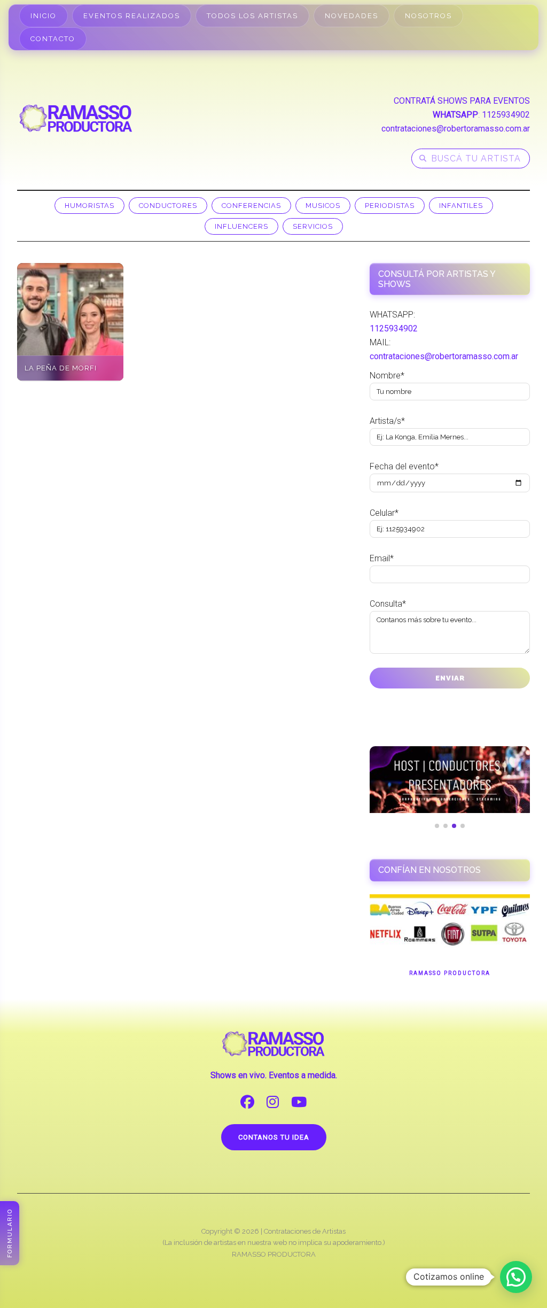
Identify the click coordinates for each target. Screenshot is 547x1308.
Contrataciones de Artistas (305, 1231)
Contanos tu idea (273, 1137)
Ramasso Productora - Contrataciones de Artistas (76, 118)
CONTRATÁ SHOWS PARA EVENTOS (462, 101)
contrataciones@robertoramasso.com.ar (455, 128)
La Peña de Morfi (61, 368)
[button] (516, 1277)
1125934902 (506, 115)
